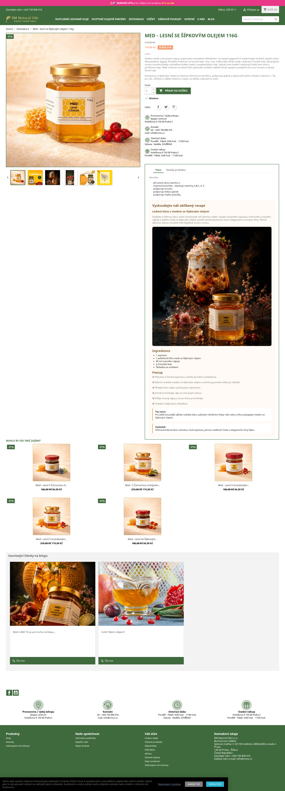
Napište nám (81, 742)
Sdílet (158, 107)
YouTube (16, 693)
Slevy (8, 738)
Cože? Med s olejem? (113, 632)
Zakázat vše (194, 784)
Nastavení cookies (169, 784)
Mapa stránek (82, 745)
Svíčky (151, 19)
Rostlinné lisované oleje (72, 19)
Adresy (148, 753)
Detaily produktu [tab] (176, 169)
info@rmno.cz (244, 758)
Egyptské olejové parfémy (109, 19)
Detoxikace (136, 19)
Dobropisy (150, 749)
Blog (211, 19)
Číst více (18, 661)
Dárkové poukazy (169, 19)
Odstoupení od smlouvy (18, 745)
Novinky (10, 742)
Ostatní (189, 19)
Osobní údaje (151, 738)
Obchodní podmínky (85, 738)
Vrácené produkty (153, 742)
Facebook (9, 693)
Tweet (166, 107)
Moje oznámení (152, 761)
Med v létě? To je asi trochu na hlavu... (34, 632)
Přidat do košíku (173, 90)
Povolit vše (215, 784)
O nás (201, 19)
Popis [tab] (158, 169)
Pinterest (174, 107)
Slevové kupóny (152, 757)
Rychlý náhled (51, 481)
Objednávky (150, 745)
